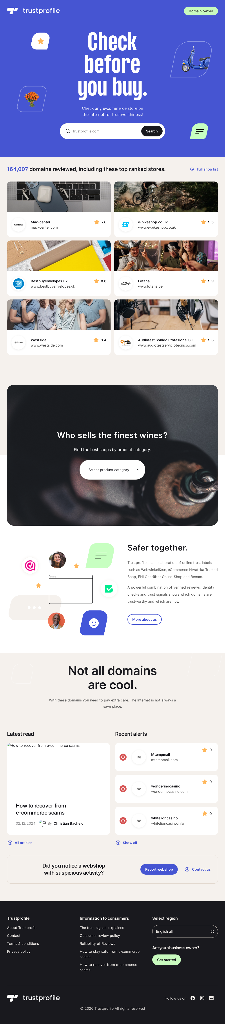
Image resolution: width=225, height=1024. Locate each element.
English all (164, 931)
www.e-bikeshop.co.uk (157, 227)
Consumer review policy (100, 935)
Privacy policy (19, 951)
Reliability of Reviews (97, 943)
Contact (13, 935)
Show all (129, 842)
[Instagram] (202, 998)
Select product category (109, 470)
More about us (144, 619)
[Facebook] (193, 998)
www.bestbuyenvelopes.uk (53, 286)
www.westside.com (47, 345)
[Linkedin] (211, 998)
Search (152, 131)
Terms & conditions (23, 943)
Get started (166, 960)
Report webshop (159, 869)
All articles (23, 842)
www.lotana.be (150, 286)
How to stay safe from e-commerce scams (110, 954)
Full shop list (207, 169)
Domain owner (201, 11)
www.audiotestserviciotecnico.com (167, 345)
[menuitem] (40, 927)
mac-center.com (44, 227)
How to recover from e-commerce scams (108, 967)
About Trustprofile (22, 927)
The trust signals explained (102, 927)
